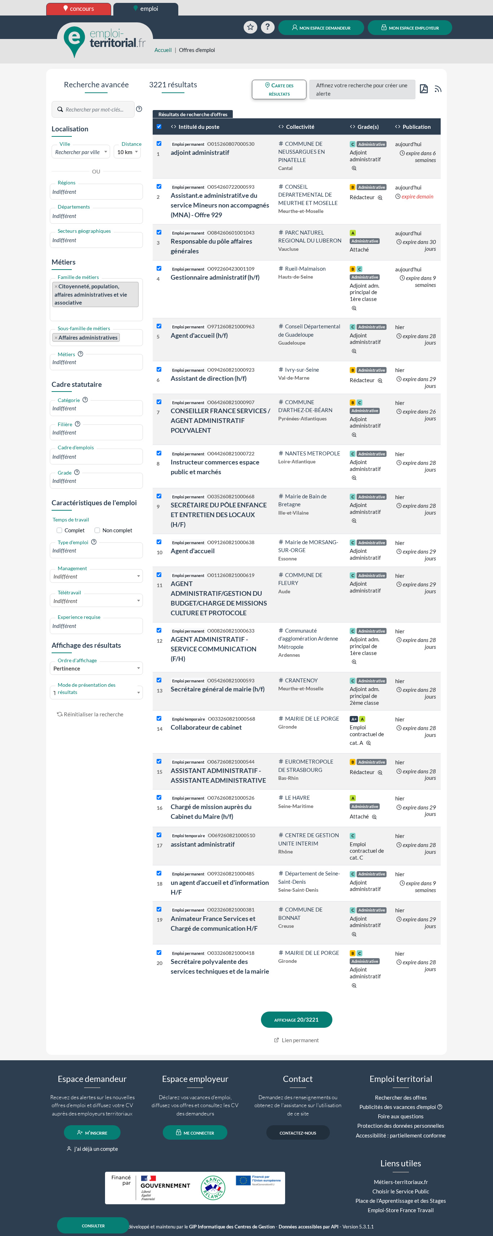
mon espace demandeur (324, 27)
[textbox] (80, 152)
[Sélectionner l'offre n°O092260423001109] (159, 269)
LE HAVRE (297, 797)
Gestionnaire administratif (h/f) (215, 277)
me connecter (198, 1132)
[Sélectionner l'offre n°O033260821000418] (159, 953)
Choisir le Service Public (400, 1191)
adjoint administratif (200, 152)
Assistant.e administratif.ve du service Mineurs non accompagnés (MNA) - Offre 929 (220, 205)
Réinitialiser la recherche (93, 714)
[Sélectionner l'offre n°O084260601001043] (159, 232)
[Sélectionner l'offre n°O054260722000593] (159, 187)
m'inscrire (95, 1132)
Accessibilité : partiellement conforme (401, 1135)
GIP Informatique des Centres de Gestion (232, 1227)
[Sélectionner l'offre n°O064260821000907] (159, 402)
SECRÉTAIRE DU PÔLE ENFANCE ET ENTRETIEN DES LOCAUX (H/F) (219, 514)
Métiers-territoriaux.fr (401, 1182)
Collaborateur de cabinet (206, 727)
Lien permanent (300, 1040)
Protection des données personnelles (400, 1125)
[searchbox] (96, 192)
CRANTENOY (301, 680)
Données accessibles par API (309, 1227)
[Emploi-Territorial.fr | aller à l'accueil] (105, 41)
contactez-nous (298, 1132)
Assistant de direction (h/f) (209, 378)
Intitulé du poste (198, 126)
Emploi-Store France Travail (401, 1210)
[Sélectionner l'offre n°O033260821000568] (159, 719)
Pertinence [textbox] (66, 668)
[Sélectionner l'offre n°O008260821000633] (159, 630)
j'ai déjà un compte (95, 1148)
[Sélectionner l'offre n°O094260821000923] (159, 370)
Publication (416, 126)
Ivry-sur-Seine (302, 369)
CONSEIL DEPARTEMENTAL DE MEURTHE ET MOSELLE (308, 194)
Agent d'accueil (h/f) (199, 335)
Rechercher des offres (401, 1097)
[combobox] (81, 152)
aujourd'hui (408, 144)
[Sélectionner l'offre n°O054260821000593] (159, 680)
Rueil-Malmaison (305, 268)
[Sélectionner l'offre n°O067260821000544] (159, 761)
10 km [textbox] (124, 152)
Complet (75, 530)
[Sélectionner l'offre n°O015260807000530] (159, 144)
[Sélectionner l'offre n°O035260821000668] (159, 496)
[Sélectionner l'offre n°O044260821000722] (159, 453)
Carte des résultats (281, 89)
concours (81, 8)
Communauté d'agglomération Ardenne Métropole (308, 638)
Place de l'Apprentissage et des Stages (400, 1200)
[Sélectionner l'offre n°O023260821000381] (159, 909)
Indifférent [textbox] (65, 576)
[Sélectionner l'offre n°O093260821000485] (159, 873)
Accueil (163, 50)
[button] (139, 109)
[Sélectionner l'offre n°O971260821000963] (159, 326)
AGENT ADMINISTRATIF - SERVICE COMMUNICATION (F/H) (214, 649)
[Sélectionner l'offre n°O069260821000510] (159, 835)
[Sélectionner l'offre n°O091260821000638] (159, 542)
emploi (148, 8)
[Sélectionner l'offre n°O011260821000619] (159, 575)
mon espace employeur (413, 27)
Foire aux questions (401, 1116)
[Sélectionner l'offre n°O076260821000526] (159, 798)
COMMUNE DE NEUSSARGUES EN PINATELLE (301, 151)
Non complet (117, 530)
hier (400, 327)
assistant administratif (203, 844)
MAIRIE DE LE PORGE (312, 718)
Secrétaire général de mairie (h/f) (218, 689)
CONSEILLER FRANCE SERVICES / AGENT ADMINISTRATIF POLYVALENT (220, 420)
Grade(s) (368, 126)
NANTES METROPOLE (312, 453)
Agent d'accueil (193, 551)
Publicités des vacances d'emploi (397, 1107)
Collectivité (299, 126)
